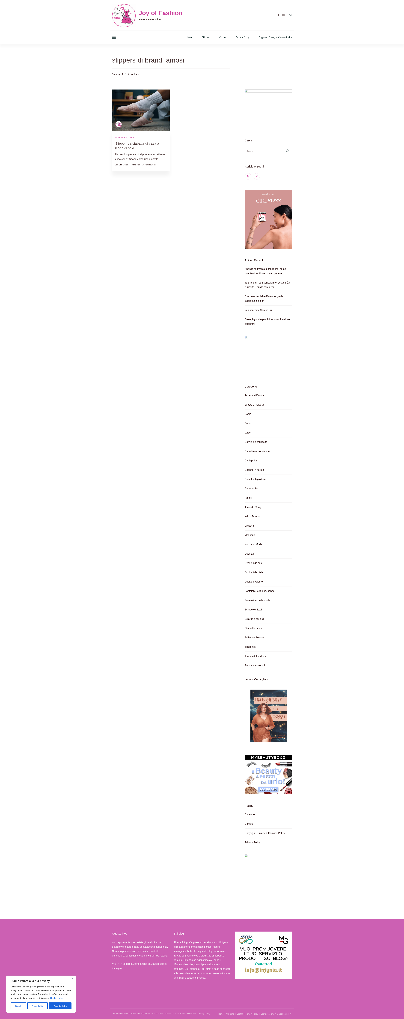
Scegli (18, 1006)
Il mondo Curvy (253, 507)
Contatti (222, 37)
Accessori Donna (254, 395)
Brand (248, 423)
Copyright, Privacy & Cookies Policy (275, 37)
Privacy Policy (242, 37)
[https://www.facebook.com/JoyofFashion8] (248, 176)
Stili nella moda (253, 628)
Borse (248, 414)
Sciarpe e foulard (254, 619)
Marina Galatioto (131, 1014)
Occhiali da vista (254, 572)
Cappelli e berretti (254, 470)
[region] (41, 994)
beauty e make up (254, 404)
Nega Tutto (37, 1006)
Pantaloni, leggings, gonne (260, 591)
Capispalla (251, 460)
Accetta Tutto (60, 1006)
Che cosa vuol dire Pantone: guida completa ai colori (264, 298)
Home (189, 37)
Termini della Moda (255, 656)
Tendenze (250, 646)
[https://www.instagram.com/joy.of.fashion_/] (257, 176)
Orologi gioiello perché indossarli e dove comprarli (267, 321)
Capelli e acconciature (257, 451)
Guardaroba (251, 488)
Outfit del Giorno (254, 581)
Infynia (144, 1014)
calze (248, 432)
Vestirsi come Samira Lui (258, 310)
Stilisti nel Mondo (254, 637)
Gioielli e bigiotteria (255, 479)
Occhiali (249, 553)
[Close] (72, 978)
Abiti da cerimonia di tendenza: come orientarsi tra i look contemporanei (265, 271)
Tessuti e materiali (255, 665)
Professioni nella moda (257, 600)
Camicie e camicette (256, 442)
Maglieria (250, 535)
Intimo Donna (252, 516)
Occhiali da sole (254, 563)
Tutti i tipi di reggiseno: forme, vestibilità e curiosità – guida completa (268, 284)
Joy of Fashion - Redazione (127, 165)
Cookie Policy (57, 998)
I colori (248, 497)
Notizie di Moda (253, 544)
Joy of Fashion (160, 12)
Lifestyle (249, 525)
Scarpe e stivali (124, 137)
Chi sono (206, 37)
